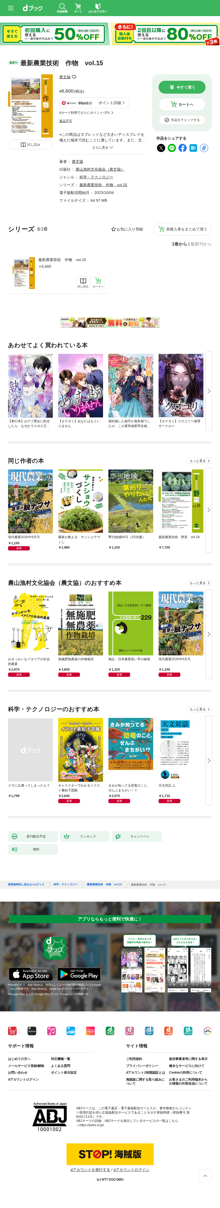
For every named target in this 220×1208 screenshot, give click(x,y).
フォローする (74, 77)
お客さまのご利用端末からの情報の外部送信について (188, 1082)
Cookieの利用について (185, 1072)
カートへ (185, 104)
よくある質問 (60, 1066)
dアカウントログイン (23, 1079)
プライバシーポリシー (142, 1066)
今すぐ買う (186, 87)
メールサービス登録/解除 (26, 1066)
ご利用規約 (134, 1059)
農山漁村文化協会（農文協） (100, 169)
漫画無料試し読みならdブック (26, 884)
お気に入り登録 (130, 229)
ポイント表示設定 (64, 1072)
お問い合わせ (17, 1072)
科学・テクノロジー (96, 177)
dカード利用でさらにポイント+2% (84, 113)
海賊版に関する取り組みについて (145, 1082)
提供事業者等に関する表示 (188, 1059)
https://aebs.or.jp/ (91, 1125)
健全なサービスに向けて (186, 1066)
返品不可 (65, 121)
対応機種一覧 (60, 1059)
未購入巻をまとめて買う (186, 229)
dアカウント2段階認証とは (145, 1072)
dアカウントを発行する (90, 1169)
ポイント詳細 (109, 103)
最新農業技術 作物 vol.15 (62, 260)
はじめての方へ (19, 1059)
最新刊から (201, 244)
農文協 (65, 77)
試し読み (33, 144)
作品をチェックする (185, 120)
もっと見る (198, 461)
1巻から (179, 244)
